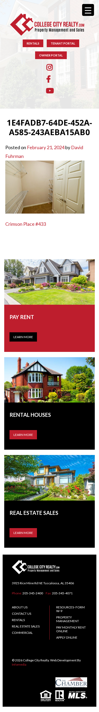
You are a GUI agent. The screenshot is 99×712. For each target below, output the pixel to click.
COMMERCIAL (22, 633)
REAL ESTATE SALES (26, 626)
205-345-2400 (32, 593)
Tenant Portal (63, 43)
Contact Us (21, 614)
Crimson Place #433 (25, 224)
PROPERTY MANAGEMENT (67, 619)
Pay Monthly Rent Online (71, 629)
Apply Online (66, 637)
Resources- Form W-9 (70, 609)
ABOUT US (19, 607)
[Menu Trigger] (88, 10)
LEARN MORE (23, 435)
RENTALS (33, 43)
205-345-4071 (62, 593)
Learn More (23, 337)
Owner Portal (51, 55)
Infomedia (19, 664)
